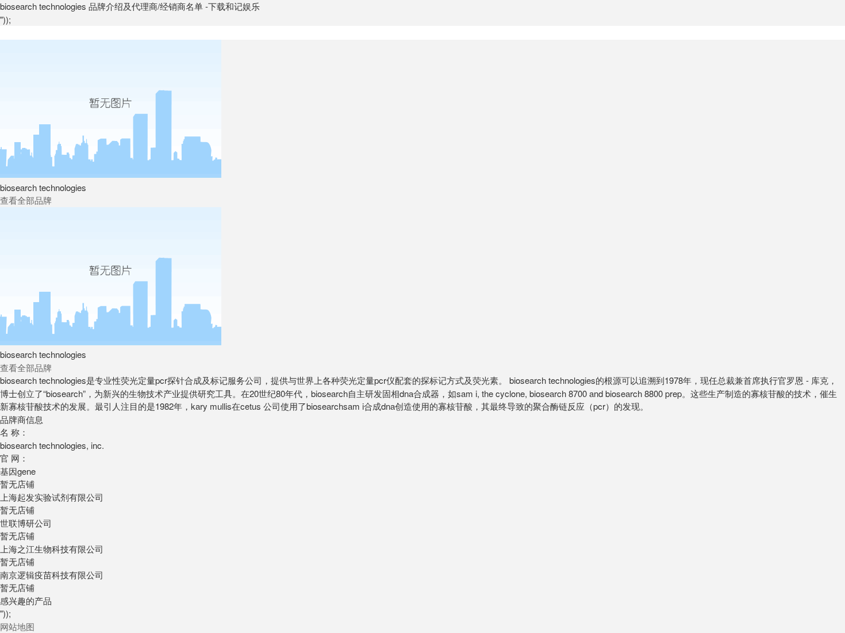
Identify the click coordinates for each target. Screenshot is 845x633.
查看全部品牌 (26, 200)
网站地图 (17, 626)
